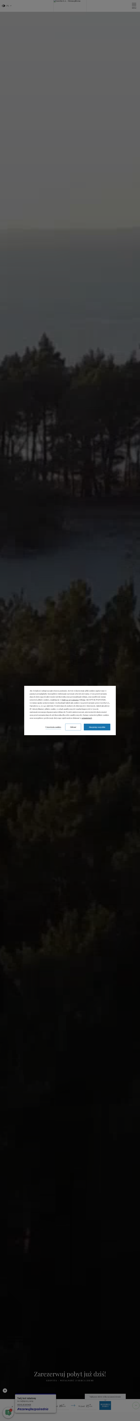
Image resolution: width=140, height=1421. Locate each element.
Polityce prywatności (70, 700)
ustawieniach (87, 718)
